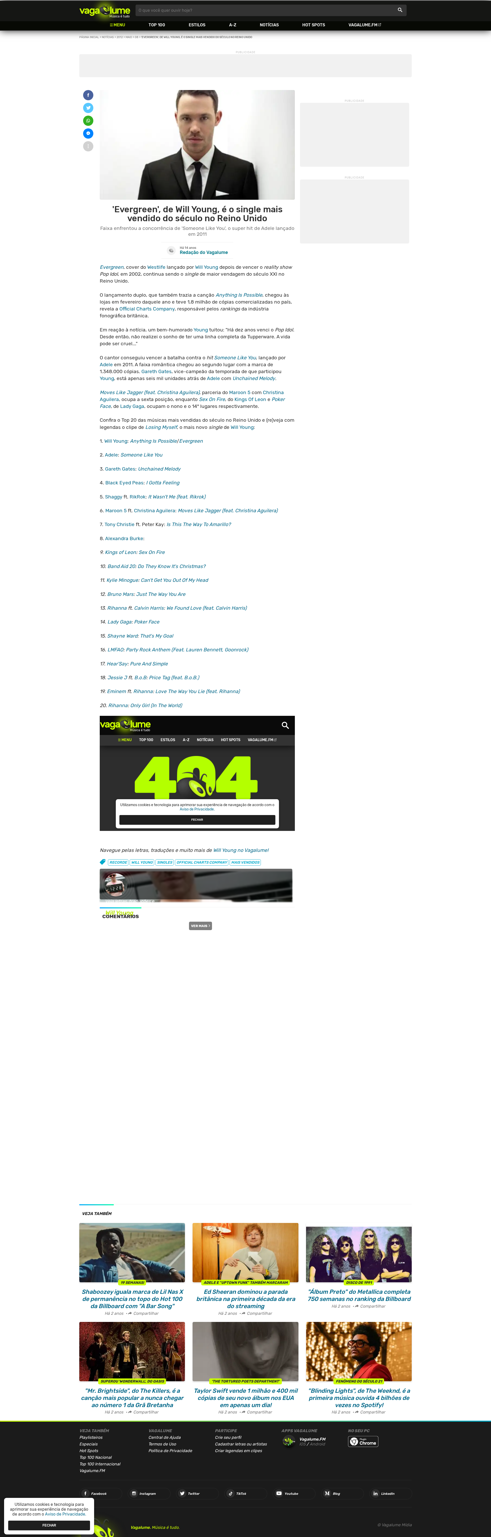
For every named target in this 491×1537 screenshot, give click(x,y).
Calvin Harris (149, 608)
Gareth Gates (156, 371)
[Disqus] (197, 995)
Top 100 (157, 25)
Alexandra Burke (124, 538)
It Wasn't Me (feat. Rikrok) (176, 497)
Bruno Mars (120, 594)
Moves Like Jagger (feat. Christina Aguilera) (149, 392)
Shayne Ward (122, 636)
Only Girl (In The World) (156, 705)
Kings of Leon (120, 552)
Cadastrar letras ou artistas (241, 1444)
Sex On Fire (212, 399)
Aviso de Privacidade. (65, 1514)
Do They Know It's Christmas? (171, 566)
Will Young (206, 267)
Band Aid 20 (121, 566)
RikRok (138, 497)
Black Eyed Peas (124, 483)
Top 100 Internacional (99, 1464)
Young (201, 330)
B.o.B (140, 678)
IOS (302, 1444)
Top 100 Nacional (95, 1457)
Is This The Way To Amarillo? (198, 524)
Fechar (49, 1525)
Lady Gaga (132, 406)
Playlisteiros (90, 1437)
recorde (118, 862)
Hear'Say (117, 664)
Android (317, 1444)
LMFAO (115, 650)
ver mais (199, 926)
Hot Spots (313, 25)
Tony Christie (120, 524)
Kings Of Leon (250, 399)
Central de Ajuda (164, 1437)
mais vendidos (245, 862)
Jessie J (117, 678)
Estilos (197, 25)
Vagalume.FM (363, 25)
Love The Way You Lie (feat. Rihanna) (197, 691)
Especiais (88, 1444)
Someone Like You (235, 358)
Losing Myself (161, 427)
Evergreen (112, 267)
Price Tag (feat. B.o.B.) (174, 678)
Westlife (156, 267)
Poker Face (146, 622)
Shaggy (113, 497)
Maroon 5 (239, 392)
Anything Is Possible (239, 295)
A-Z (232, 25)
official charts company (201, 862)
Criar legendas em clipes (238, 1450)
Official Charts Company (147, 309)
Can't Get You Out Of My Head (174, 580)
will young (142, 862)
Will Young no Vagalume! (241, 850)
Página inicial (89, 37)
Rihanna (117, 608)
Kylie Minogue (122, 580)
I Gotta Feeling (162, 483)
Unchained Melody (253, 378)
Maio (129, 37)
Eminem (116, 691)
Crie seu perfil (228, 1437)
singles (164, 862)
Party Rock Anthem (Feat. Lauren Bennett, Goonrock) (187, 650)
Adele (106, 364)
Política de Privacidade (170, 1450)
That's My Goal (156, 636)
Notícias (269, 25)
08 (136, 37)
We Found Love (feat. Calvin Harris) (206, 608)
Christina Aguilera (154, 511)
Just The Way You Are (160, 594)
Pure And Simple (149, 664)
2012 (120, 37)
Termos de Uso (162, 1444)
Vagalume (104, 10)
